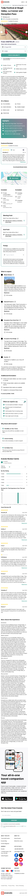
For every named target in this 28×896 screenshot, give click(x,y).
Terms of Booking (20, 885)
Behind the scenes (18, 841)
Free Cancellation (6, 58)
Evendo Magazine (5, 843)
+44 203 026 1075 (18, 849)
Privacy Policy (11, 885)
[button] (1, 32)
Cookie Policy (18, 826)
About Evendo (17, 838)
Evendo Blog (4, 841)
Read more (23, 162)
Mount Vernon (8, 274)
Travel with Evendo (5, 838)
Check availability (14, 55)
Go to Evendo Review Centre (20, 167)
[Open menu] (26, 2)
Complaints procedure (19, 873)
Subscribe (14, 820)
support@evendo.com (19, 851)
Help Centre (17, 870)
